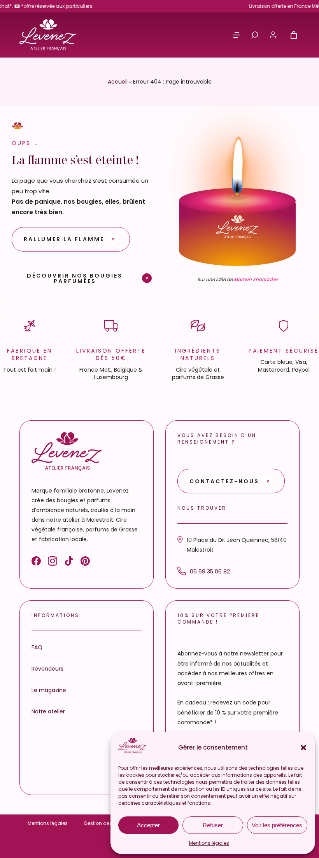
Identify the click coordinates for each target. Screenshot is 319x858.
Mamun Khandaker (256, 279)
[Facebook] (36, 562)
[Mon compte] (273, 35)
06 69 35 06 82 (210, 571)
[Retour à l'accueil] (47, 35)
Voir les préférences (277, 825)
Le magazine (49, 690)
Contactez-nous (224, 481)
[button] (303, 747)
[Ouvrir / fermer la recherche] (254, 35)
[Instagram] (52, 562)
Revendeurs (47, 669)
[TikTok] (69, 562)
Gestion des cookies (107, 823)
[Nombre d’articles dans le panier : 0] (294, 35)
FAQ (37, 647)
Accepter (148, 825)
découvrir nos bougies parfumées (75, 278)
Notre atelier (48, 711)
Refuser (213, 825)
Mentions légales (209, 843)
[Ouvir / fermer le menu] (236, 35)
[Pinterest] (85, 562)
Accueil (118, 82)
